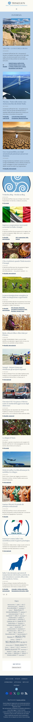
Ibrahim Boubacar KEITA (12, 630)
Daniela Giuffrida (21, 700)
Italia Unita (24, 589)
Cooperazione (21, 237)
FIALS (24, 625)
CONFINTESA (21, 619)
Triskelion (18, 3)
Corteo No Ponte (16, 116)
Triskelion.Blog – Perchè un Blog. (13, 195)
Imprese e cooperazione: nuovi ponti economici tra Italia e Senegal (14, 226)
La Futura (23, 66)
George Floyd (19, 627)
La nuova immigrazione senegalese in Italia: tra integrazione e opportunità (15, 296)
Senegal (18, 239)
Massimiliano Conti (13, 68)
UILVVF (23, 651)
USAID (27, 591)
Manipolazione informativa (18, 591)
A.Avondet (14, 589)
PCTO (18, 647)
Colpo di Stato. (23, 615)
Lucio (24, 630)
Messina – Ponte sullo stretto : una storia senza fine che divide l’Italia (14, 103)
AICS (17, 237)
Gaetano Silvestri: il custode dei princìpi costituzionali (13, 505)
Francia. (12, 627)
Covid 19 (21, 621)
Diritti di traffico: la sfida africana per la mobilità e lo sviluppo (15, 471)
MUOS (20, 636)
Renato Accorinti (12, 649)
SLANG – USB (17, 651)
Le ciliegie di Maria (8, 438)
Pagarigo (7, 647)
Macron (11, 632)
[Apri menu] (16, 9)
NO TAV (23, 642)
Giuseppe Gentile (12, 628)
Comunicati (11, 416)
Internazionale (12, 168)
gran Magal (14, 309)
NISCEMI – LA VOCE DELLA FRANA (15, 48)
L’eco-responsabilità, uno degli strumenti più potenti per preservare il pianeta (15, 154)
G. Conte (23, 65)
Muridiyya (13, 311)
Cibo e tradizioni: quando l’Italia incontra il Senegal (16, 262)
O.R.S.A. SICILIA (10, 645)
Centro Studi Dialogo (14, 614)
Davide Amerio (12, 623)
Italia (27, 237)
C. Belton (19, 589)
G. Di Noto (11, 66)
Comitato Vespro (13, 617)
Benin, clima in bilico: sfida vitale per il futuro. (14, 334)
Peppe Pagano (24, 647)
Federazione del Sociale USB (14, 625)
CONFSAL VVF (12, 621)
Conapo (21, 617)
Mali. (15, 632)
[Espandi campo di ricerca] (16, 689)
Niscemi (21, 68)
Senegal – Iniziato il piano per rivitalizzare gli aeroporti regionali (14, 368)
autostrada (22, 608)
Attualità (5, 66)
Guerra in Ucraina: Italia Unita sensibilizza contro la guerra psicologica (16, 540)
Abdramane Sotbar (12, 604)
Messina (21, 118)
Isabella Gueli (17, 66)
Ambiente (22, 606)
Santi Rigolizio (24, 649)
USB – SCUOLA (9, 653)
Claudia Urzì (10, 615)
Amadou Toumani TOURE (13, 606)
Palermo (13, 647)
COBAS (16, 615)
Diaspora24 (23, 116)
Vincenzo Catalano (12, 655)
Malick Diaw (21, 632)
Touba (22, 311)
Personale (6, 203)
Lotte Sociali (6, 118)
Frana (19, 65)
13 (6, 594)
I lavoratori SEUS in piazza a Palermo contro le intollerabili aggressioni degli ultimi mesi (15, 404)
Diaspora (16, 308)
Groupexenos (15, 118)
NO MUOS (13, 641)
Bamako (11, 610)
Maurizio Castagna (22, 634)
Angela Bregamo (13, 63)
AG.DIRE (19, 604)
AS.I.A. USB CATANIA (12, 608)
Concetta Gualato (13, 65)
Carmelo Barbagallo (13, 612)
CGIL (22, 614)
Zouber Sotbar (22, 655)
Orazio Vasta (21, 645)
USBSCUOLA (17, 653)
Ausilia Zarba (20, 63)
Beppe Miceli (19, 610)
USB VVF (25, 653)
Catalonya (24, 612)
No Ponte (25, 118)
